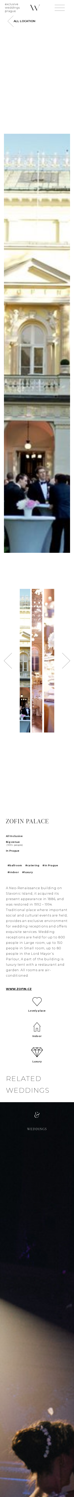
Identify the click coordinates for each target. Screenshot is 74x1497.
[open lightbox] (37, 343)
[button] (8, 661)
